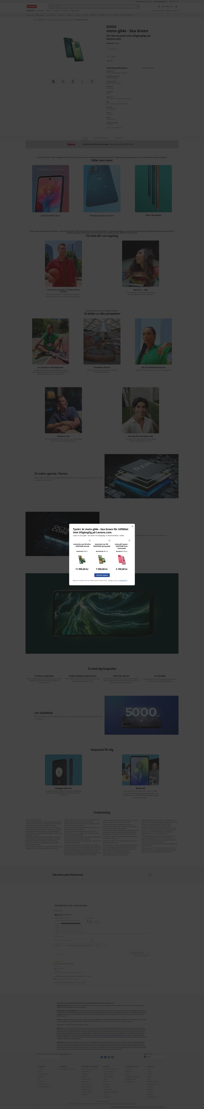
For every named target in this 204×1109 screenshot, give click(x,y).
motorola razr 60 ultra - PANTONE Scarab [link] (82, 545)
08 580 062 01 (123, 580)
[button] (89, 540)
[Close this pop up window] (132, 526)
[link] (82, 559)
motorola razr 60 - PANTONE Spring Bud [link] (101, 545)
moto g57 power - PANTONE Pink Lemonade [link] (122, 546)
